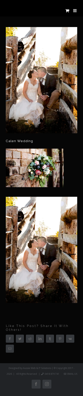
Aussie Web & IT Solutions (37, 368)
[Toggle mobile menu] (75, 11)
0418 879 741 (52, 373)
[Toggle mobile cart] (67, 11)
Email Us (71, 373)
